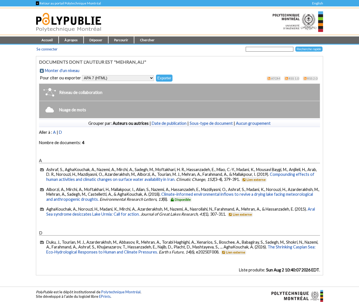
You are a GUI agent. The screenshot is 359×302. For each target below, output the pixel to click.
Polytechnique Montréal (121, 292)
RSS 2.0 (312, 78)
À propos (71, 40)
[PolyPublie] (68, 33)
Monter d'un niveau (62, 70)
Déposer (95, 40)
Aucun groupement (253, 123)
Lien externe (256, 179)
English (317, 3)
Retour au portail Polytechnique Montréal (68, 3)
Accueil (47, 40)
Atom (275, 78)
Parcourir (121, 40)
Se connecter (46, 49)
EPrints (105, 296)
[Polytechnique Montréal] (295, 295)
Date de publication (169, 123)
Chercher (147, 40)
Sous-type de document (211, 123)
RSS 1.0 (294, 78)
